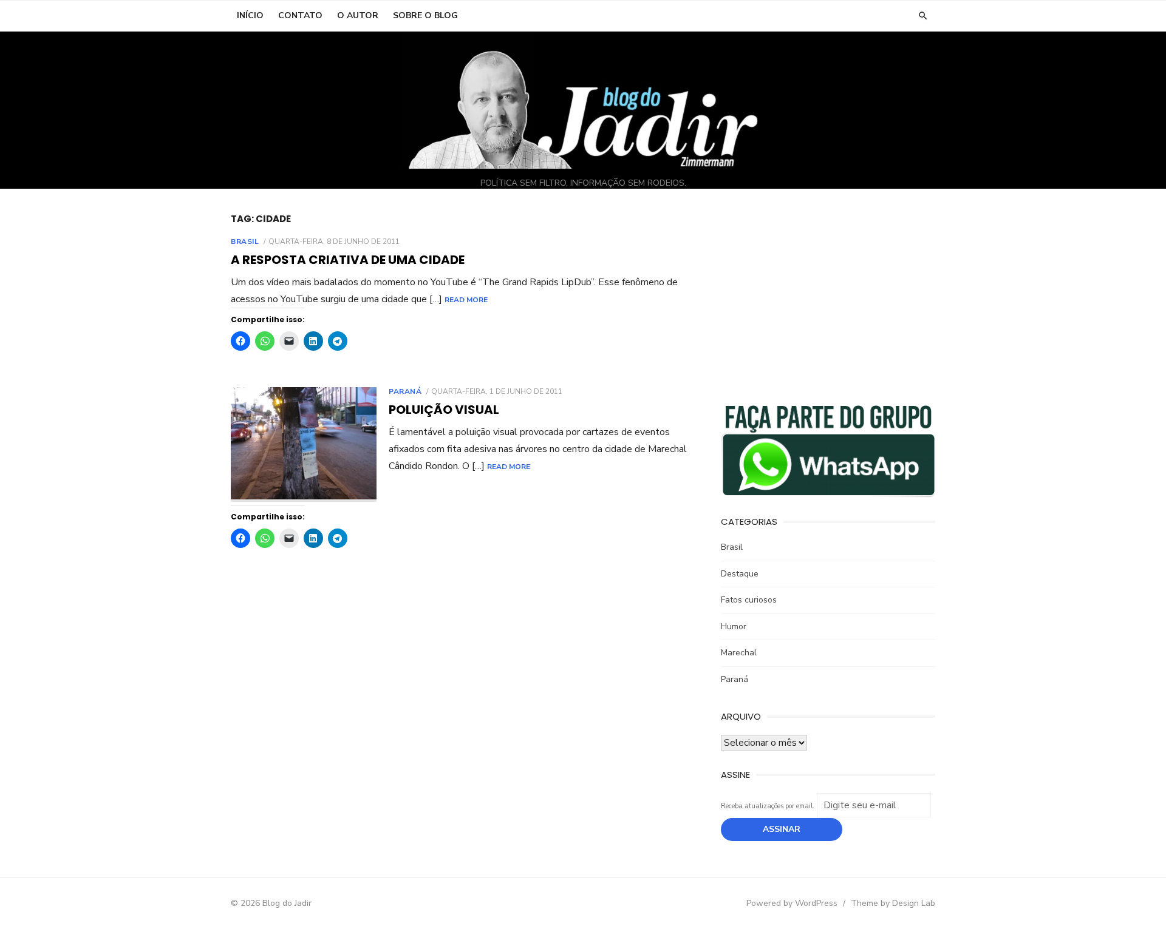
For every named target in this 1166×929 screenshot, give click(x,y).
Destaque (740, 573)
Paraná (405, 391)
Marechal (739, 652)
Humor (733, 626)
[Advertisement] (828, 298)
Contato (300, 15)
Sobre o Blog (425, 15)
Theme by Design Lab (893, 903)
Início (250, 15)
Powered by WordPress (791, 903)
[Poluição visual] (304, 444)
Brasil (245, 241)
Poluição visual (444, 409)
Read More (466, 300)
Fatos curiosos (749, 600)
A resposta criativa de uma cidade (348, 259)
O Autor (357, 15)
